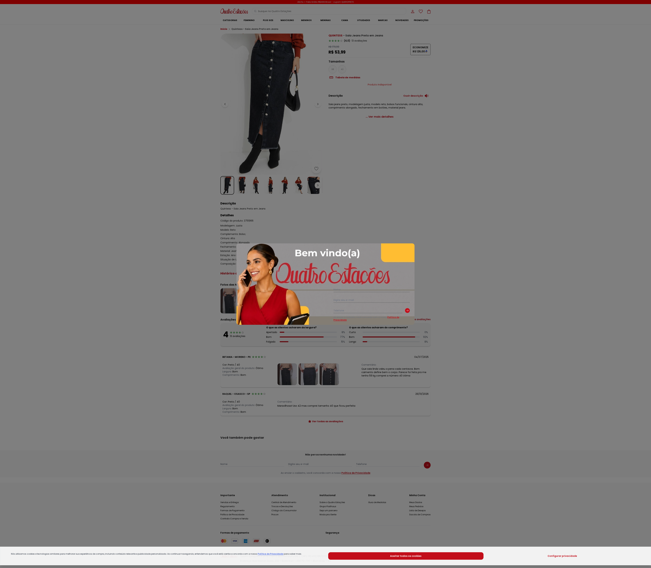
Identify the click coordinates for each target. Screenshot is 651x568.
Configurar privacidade (562, 556)
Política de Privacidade (270, 553)
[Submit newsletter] (407, 310)
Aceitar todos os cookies (405, 556)
